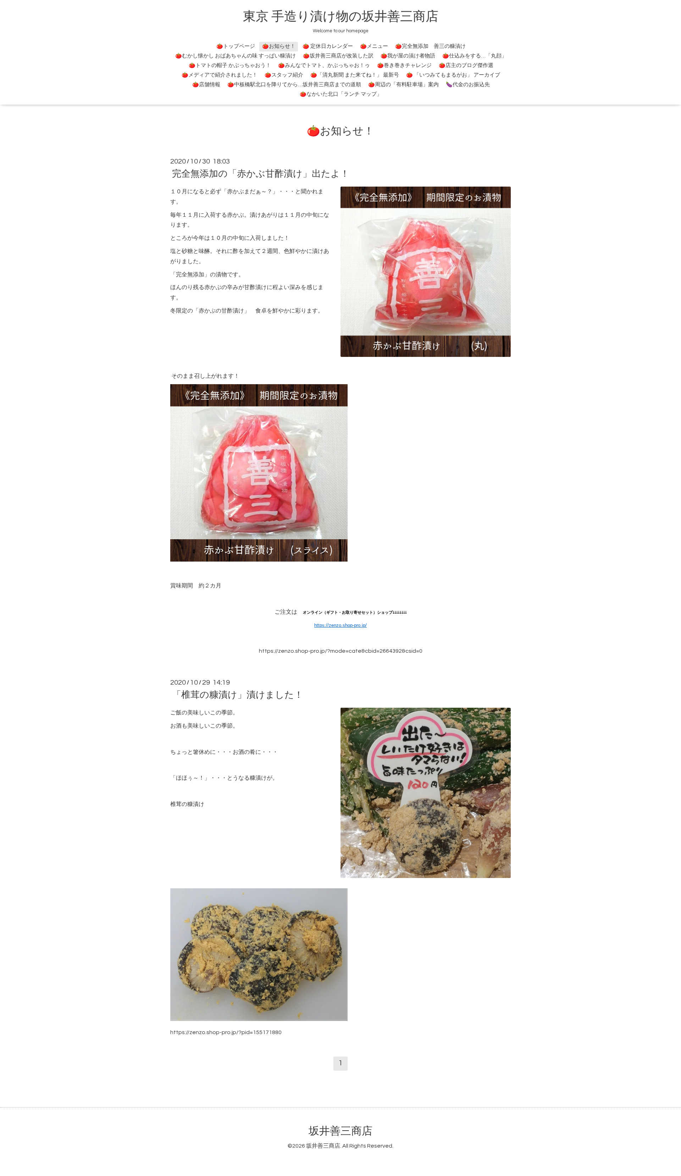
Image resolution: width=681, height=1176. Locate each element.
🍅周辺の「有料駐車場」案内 (403, 84)
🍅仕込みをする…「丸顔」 (474, 56)
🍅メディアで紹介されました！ (220, 75)
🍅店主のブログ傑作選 (466, 65)
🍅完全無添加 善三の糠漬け (430, 46)
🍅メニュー (374, 46)
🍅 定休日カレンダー (328, 46)
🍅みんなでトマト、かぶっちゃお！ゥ (324, 65)
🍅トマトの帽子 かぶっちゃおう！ (230, 65)
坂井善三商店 (340, 1131)
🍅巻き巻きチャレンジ (404, 65)
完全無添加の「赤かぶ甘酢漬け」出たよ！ (260, 173)
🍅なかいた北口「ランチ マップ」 (341, 94)
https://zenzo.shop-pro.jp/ (340, 625)
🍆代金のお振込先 (468, 84)
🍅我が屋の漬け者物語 (408, 56)
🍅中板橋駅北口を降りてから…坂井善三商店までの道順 (294, 84)
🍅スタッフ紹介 (284, 75)
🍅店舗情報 (206, 84)
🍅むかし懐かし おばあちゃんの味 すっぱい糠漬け (235, 56)
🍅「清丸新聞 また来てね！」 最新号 (354, 75)
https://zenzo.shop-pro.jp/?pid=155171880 (226, 1032)
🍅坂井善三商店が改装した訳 (338, 56)
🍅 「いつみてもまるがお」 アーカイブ (453, 75)
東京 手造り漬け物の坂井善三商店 (340, 16)
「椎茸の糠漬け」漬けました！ (237, 695)
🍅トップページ (235, 46)
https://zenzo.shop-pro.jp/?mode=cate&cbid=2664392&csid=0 (340, 651)
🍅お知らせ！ (278, 46)
